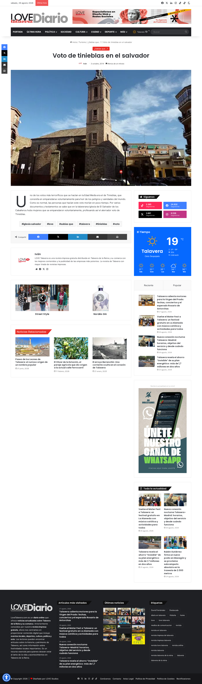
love (51, 223)
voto (117, 223)
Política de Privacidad (145, 679)
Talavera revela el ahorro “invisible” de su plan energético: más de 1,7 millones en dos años (170, 362)
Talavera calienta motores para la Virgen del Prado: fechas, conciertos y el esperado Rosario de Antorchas (171, 302)
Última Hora (34, 32)
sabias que (67, 223)
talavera (85, 223)
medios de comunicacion (161, 625)
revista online (177, 645)
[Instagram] (47, 269)
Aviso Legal (128, 679)
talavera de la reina (159, 660)
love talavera (164, 620)
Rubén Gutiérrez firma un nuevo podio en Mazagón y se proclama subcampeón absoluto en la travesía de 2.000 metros (175, 562)
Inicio (74, 42)
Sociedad (66, 32)
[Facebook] (38, 237)
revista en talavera (159, 630)
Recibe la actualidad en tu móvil (163, 386)
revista (178, 625)
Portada (18, 32)
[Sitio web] (36, 269)
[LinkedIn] (78, 237)
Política (50, 32)
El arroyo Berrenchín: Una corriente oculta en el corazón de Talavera (109, 365)
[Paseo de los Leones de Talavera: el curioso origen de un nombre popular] (32, 346)
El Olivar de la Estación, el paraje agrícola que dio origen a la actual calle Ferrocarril (70, 365)
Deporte (110, 32)
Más (122, 32)
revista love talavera (159, 645)
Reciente (148, 285)
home (182, 615)
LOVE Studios (52, 679)
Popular (177, 285)
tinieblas (102, 223)
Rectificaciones (183, 679)
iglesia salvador (32, 223)
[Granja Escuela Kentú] (138, 639)
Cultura (80, 32)
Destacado (173, 610)
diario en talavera (158, 615)
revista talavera (157, 650)
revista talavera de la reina (162, 655)
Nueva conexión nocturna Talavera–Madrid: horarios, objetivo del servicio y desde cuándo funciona (171, 343)
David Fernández (158, 610)
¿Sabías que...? (94, 42)
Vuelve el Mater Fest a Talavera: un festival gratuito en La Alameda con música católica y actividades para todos (170, 323)
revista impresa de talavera (162, 635)
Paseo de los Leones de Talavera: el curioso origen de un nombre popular (31, 362)
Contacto (117, 679)
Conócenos (105, 679)
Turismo (82, 42)
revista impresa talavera (161, 640)
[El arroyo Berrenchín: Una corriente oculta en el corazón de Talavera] (110, 348)
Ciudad (95, 32)
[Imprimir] (117, 237)
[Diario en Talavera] (39, 18)
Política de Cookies (165, 679)
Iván (85, 64)
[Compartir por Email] (97, 237)
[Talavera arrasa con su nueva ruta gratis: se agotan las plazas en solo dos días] (124, 637)
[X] (58, 237)
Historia (173, 615)
